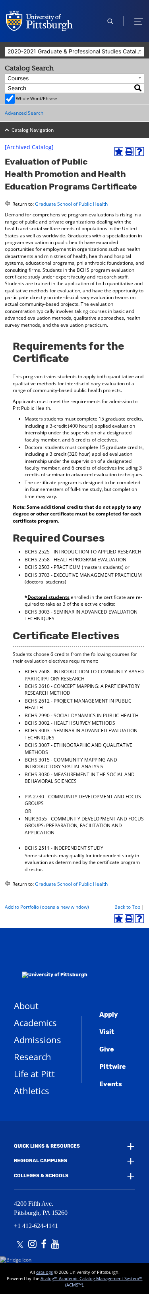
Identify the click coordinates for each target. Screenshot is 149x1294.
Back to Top (127, 907)
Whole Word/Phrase (36, 98)
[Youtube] (55, 1245)
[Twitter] (20, 1245)
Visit (106, 1032)
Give (106, 1049)
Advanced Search (24, 113)
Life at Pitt (34, 1074)
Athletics (31, 1091)
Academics (35, 1023)
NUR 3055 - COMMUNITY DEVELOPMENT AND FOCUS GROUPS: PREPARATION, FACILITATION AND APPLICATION (84, 825)
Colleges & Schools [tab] (41, 1175)
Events (110, 1084)
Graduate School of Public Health (71, 204)
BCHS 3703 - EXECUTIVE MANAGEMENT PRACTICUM (83, 575)
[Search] (138, 88)
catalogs (44, 1272)
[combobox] (74, 52)
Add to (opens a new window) (47, 907)
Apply (108, 1014)
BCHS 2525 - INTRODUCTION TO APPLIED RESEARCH (83, 551)
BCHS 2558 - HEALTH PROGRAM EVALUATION (75, 559)
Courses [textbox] (18, 78)
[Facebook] (43, 1245)
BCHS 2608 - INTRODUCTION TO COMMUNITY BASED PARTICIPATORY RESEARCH (84, 675)
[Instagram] (32, 1245)
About (26, 1006)
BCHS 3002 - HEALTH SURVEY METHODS (70, 723)
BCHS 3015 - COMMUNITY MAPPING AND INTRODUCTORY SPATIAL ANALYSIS (71, 763)
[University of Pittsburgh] (50, 964)
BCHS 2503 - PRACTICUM (53, 567)
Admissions (37, 1040)
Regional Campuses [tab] (40, 1160)
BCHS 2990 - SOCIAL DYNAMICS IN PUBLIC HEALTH (82, 715)
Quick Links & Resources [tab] (47, 1146)
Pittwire (112, 1066)
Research (32, 1057)
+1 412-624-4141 (36, 1225)
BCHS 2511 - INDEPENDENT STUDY (64, 848)
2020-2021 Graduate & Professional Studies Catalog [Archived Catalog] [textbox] (76, 51)
